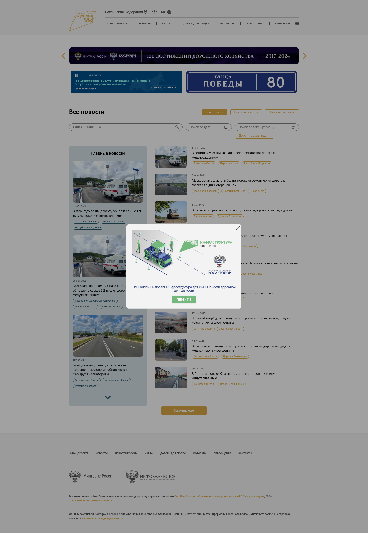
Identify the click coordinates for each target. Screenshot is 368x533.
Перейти (184, 299)
